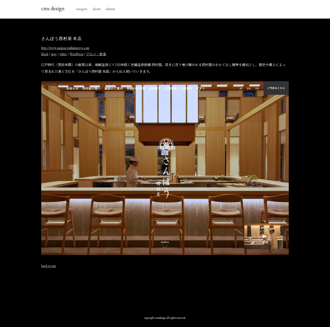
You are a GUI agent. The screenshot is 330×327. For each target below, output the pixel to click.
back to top (48, 266)
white (63, 54)
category (81, 8)
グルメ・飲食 (96, 54)
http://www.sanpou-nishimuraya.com (65, 48)
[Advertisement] (165, 290)
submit (110, 8)
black (44, 54)
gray (54, 54)
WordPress (76, 54)
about (97, 8)
